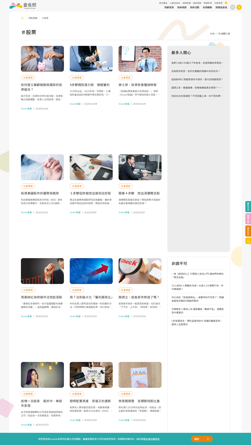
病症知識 (197, 3)
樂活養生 (163, 3)
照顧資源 (169, 7)
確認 (196, 439)
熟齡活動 (194, 7)
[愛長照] (22, 5)
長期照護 (186, 3)
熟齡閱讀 (182, 7)
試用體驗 (207, 7)
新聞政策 (208, 3)
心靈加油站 (175, 3)
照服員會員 (221, 7)
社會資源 (218, 3)
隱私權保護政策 (151, 439)
